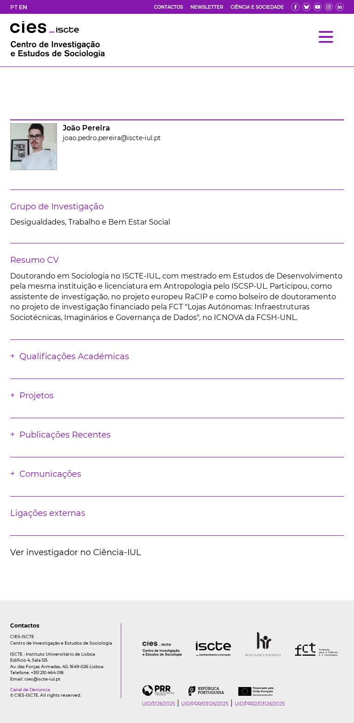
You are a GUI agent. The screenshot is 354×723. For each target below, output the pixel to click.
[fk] (328, 7)
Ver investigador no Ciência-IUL (75, 552)
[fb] (295, 7)
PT (14, 7)
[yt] (317, 7)
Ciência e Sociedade (257, 7)
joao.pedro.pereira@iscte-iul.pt (112, 138)
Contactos (168, 7)
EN (23, 7)
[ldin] (340, 7)
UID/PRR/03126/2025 (205, 704)
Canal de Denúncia (30, 689)
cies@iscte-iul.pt (42, 679)
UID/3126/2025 (158, 704)
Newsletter (206, 7)
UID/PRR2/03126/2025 (260, 704)
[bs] (306, 7)
